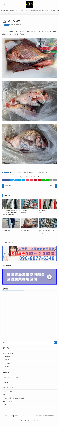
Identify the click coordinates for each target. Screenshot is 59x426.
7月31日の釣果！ (7, 363)
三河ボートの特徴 (7, 391)
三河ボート (6, 24)
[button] (54, 4)
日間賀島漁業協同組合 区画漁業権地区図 (13, 398)
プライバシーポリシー (8, 388)
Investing (16, 377)
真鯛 (40, 172)
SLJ (12, 172)
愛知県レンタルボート (33, 172)
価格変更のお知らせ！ (8, 353)
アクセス (5, 394)
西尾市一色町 (45, 172)
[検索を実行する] (55, 342)
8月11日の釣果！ (7, 356)
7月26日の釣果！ (7, 366)
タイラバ (20, 172)
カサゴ (15, 172)
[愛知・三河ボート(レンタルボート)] (29, 4)
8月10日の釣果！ (7, 360)
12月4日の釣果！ (7, 377)
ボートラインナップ (8, 401)
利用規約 (5, 404)
